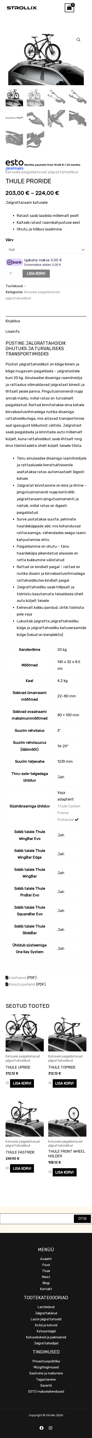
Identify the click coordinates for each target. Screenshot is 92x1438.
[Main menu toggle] (83, 7)
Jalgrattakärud (46, 1313)
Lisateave (17, 978)
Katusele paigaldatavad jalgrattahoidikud (42, 172)
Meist (46, 1277)
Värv (9, 240)
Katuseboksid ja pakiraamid (46, 1337)
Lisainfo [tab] (12, 331)
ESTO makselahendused (46, 1392)
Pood (46, 1265)
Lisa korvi (36, 273)
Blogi (46, 1283)
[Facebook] (42, 1428)
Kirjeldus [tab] (13, 321)
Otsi (82, 1218)
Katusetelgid (46, 1331)
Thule (46, 1271)
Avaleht (46, 1259)
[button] (79, 40)
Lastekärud (46, 1307)
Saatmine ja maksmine (46, 1373)
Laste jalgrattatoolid (46, 1319)
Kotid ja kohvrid (46, 1325)
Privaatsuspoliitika (46, 1361)
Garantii (46, 1386)
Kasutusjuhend (22, 984)
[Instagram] (50, 1428)
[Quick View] (8, 1083)
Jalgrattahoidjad (46, 1343)
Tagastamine (46, 1379)
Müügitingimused (46, 1367)
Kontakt (46, 1289)
